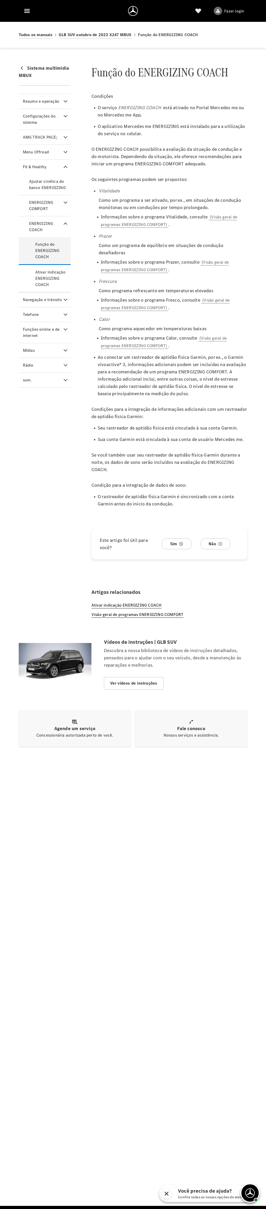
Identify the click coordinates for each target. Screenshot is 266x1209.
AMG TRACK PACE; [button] (40, 137)
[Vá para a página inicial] (133, 11)
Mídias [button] (29, 350)
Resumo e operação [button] (41, 101)
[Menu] (27, 11)
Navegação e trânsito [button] (42, 299)
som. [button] (27, 380)
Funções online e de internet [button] (41, 332)
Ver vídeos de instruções (133, 683)
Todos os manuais (35, 34)
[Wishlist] (198, 11)
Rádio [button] (28, 365)
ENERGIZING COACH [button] (41, 226)
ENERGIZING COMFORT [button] (41, 205)
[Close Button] (213, 1193)
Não (212, 544)
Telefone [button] (31, 314)
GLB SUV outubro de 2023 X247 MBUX (95, 34)
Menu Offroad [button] (36, 152)
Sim (173, 544)
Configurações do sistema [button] (39, 119)
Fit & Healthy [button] (35, 167)
